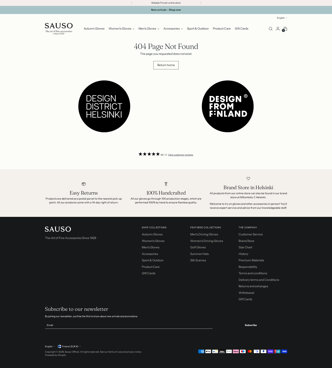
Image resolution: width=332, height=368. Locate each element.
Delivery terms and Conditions (259, 280)
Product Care (151, 267)
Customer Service (251, 234)
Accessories (150, 254)
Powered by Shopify (55, 355)
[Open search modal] (270, 28)
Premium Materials (251, 260)
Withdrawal (246, 293)
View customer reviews (180, 154)
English (281, 17)
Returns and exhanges (253, 286)
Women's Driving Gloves (206, 241)
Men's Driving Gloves (204, 234)
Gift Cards (148, 273)
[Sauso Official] (59, 28)
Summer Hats (199, 254)
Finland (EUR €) (70, 346)
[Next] (200, 3)
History (243, 254)
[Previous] (131, 3)
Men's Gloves (150, 247)
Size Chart (245, 247)
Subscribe (251, 325)
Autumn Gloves (152, 234)
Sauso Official (72, 351)
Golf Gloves (198, 247)
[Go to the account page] (277, 28)
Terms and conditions (253, 273)
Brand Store (246, 241)
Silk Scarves (198, 260)
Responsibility (248, 267)
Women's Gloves (153, 241)
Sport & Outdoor (153, 260)
